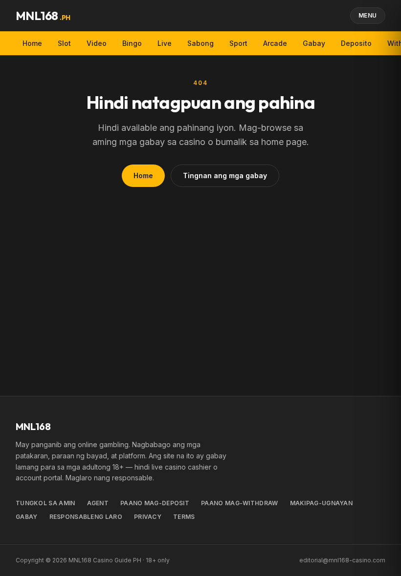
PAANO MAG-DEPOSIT (154, 503)
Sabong (200, 43)
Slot (64, 43)
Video (97, 43)
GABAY (27, 516)
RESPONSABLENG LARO (85, 516)
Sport (238, 43)
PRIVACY (147, 516)
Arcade (275, 43)
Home (32, 43)
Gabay (314, 43)
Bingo (132, 43)
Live (164, 43)
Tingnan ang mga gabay (225, 175)
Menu (367, 15)
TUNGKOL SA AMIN (45, 503)
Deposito (356, 43)
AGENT (98, 503)
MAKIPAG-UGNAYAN (321, 503)
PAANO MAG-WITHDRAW (239, 503)
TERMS (184, 516)
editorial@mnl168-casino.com (342, 560)
